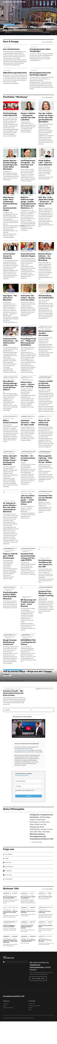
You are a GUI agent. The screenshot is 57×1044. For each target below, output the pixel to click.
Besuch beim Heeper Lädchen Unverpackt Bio (10, 897)
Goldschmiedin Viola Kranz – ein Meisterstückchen (10, 341)
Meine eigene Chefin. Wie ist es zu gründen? (28, 897)
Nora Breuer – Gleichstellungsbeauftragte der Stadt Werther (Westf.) (27, 28)
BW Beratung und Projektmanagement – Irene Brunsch (28, 603)
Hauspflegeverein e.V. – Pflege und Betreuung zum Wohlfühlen (28, 341)
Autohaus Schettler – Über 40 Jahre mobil (28, 422)
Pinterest (9, 879)
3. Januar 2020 (7, 32)
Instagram (9, 866)
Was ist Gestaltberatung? (45, 897)
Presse (30, 1009)
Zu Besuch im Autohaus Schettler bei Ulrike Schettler (27, 927)
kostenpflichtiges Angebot (22, 750)
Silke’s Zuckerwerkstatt (10, 421)
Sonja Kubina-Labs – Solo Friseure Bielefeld (45, 162)
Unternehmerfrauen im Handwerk (9, 255)
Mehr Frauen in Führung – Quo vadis (45, 940)
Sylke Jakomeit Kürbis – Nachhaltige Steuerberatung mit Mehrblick (10, 460)
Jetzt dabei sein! (38, 978)
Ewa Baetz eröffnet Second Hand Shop (28, 911)
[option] (28, 17)
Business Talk (7, 895)
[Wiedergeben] (13, 736)
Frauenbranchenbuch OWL (14, 2)
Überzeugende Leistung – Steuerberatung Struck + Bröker (45, 459)
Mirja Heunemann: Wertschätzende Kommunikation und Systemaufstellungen (10, 203)
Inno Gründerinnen (11, 49)
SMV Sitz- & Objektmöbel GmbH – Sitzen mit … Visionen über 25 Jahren (46, 201)
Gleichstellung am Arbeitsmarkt (46, 296)
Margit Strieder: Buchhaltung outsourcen (10, 642)
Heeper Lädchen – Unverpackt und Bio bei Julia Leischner (28, 116)
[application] (28, 728)
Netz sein (31, 1007)
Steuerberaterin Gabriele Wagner (28, 254)
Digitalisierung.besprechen (15, 72)
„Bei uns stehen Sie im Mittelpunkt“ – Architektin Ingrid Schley (27, 499)
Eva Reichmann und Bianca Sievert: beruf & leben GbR (45, 563)
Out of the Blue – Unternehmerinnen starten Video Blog (10, 912)
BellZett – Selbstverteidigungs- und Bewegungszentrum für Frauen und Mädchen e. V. (28, 202)
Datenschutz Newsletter (22, 775)
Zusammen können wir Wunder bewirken (45, 497)
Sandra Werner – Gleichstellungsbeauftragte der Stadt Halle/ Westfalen (10, 164)
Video (32, 895)
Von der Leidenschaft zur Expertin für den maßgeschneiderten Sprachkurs (46, 117)
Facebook (9, 854)
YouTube (8, 875)
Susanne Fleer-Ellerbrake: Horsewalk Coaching (45, 593)
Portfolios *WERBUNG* (8, 24)
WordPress (31, 1018)
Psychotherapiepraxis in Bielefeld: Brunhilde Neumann (10, 595)
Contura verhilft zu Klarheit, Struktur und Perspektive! (45, 384)
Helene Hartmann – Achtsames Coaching (28, 384)
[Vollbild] (43, 736)
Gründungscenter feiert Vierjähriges (40, 50)
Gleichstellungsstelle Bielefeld (10, 114)
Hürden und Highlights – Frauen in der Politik (9, 926)
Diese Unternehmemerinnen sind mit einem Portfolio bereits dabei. (41, 973)
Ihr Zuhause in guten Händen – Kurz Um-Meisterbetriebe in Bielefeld (10, 507)
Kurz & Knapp (7, 47)
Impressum (5, 1003)
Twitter (8, 862)
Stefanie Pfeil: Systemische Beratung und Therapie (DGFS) (28, 556)
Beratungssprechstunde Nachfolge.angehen (40, 73)
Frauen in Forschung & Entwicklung (44, 911)
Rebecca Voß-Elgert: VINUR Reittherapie (10, 555)
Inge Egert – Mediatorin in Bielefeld (10, 297)
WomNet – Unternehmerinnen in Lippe (28, 458)
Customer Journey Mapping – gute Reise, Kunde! (28, 940)
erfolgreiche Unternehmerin (37, 966)
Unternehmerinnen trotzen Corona (13, 669)
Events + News (25, 379)
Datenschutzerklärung (8, 1007)
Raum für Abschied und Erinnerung (44, 422)
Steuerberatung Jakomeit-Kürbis (45, 926)
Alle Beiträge (47, 42)
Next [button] (55, 33)
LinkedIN (8, 871)
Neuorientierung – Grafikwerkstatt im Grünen (24, 674)
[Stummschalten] (41, 736)
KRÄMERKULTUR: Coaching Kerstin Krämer (28, 642)
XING (7, 858)
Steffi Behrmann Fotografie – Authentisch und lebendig (28, 163)
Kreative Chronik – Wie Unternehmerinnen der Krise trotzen (13, 693)
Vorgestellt (8, 551)
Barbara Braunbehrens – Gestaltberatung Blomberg (45, 257)
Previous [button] (52, 33)
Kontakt (5, 1005)
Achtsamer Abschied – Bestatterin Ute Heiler (28, 297)
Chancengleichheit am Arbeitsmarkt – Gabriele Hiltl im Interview (10, 941)
